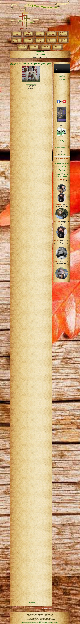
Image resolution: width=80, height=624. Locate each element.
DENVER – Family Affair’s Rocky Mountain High (43, 608)
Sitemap (40, 621)
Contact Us (56, 622)
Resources (52, 622)
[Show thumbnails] (31, 602)
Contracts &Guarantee (51, 40)
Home (23, 622)
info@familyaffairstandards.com (61, 163)
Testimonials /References (34, 47)
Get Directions (62, 79)
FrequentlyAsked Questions (28, 40)
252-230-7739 (62, 154)
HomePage (16, 33)
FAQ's (36, 622)
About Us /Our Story (28, 33)
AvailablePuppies (40, 33)
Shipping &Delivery (63, 40)
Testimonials (47, 622)
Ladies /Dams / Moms (51, 33)
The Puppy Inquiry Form (40, 54)
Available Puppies (40, 51)
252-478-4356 (44, 57)
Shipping (43, 622)
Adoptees (33, 622)
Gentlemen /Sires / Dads (63, 33)
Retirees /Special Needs (16, 40)
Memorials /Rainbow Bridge (22, 47)
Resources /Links (45, 47)
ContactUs (57, 47)
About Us (26, 622)
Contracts (39, 622)
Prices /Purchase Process (40, 40)
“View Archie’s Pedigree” (31, 84)
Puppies (29, 622)
